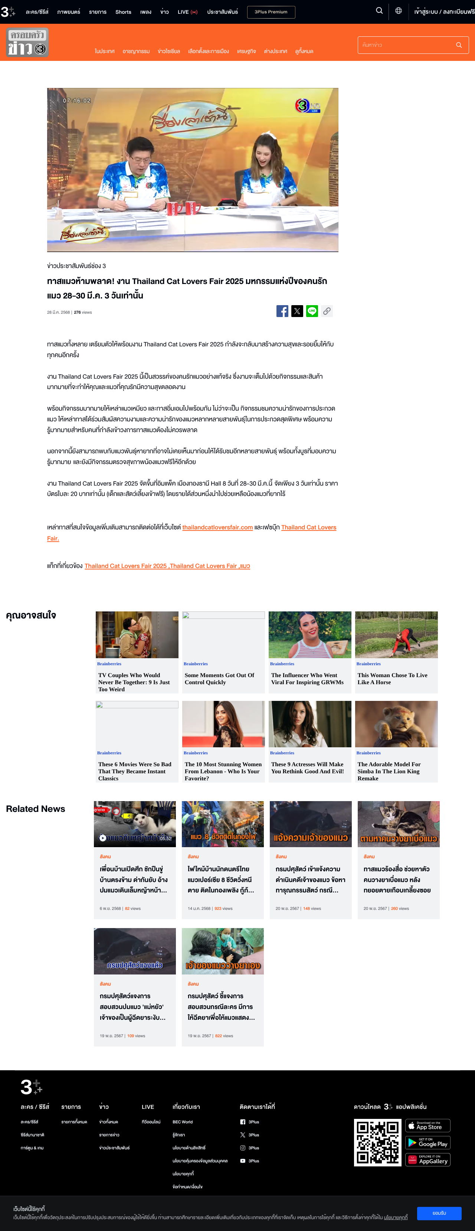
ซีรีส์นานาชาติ (32, 1135)
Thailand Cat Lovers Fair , (205, 566)
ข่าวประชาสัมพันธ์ (114, 1148)
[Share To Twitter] (297, 311)
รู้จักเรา (179, 1135)
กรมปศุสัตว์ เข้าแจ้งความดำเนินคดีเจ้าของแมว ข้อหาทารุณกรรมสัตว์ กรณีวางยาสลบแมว (310, 880)
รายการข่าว (109, 1135)
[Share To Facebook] (282, 311)
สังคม (105, 857)
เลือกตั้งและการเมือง (208, 51)
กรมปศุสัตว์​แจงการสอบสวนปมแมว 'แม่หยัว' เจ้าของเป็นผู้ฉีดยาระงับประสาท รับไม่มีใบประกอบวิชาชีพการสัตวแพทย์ (133, 1007)
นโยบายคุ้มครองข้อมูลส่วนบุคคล (200, 1161)
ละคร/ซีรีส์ (29, 1122)
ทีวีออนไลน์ (151, 1122)
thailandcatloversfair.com (217, 528)
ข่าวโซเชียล (169, 51)
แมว (245, 566)
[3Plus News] (43, 44)
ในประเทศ (105, 51)
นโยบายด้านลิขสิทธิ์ (189, 1148)
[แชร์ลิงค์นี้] (327, 311)
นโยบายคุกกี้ (183, 1174)
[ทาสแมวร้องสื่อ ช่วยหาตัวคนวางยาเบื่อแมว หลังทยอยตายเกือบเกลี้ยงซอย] (399, 824)
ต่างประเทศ (275, 51)
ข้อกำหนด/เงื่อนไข (188, 1187)
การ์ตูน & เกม (32, 1148)
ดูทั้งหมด (304, 51)
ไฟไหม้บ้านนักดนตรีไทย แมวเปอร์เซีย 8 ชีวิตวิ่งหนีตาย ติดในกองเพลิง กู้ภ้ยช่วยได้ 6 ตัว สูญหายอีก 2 (220, 880)
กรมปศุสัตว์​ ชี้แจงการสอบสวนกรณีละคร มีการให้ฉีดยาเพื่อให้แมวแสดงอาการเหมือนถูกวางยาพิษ (222, 1007)
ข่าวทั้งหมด (108, 1122)
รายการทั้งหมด (74, 1122)
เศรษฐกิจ (246, 51)
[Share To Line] (312, 311)
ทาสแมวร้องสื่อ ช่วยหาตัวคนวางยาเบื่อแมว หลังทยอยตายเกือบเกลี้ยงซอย (397, 880)
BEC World (183, 1122)
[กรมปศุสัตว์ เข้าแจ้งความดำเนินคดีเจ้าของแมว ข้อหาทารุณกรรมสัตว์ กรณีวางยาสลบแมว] (311, 824)
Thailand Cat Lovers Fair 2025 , (127, 566)
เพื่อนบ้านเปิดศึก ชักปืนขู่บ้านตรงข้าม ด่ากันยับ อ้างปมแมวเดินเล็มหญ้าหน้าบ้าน (134, 880)
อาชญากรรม (136, 51)
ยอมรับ (439, 1213)
